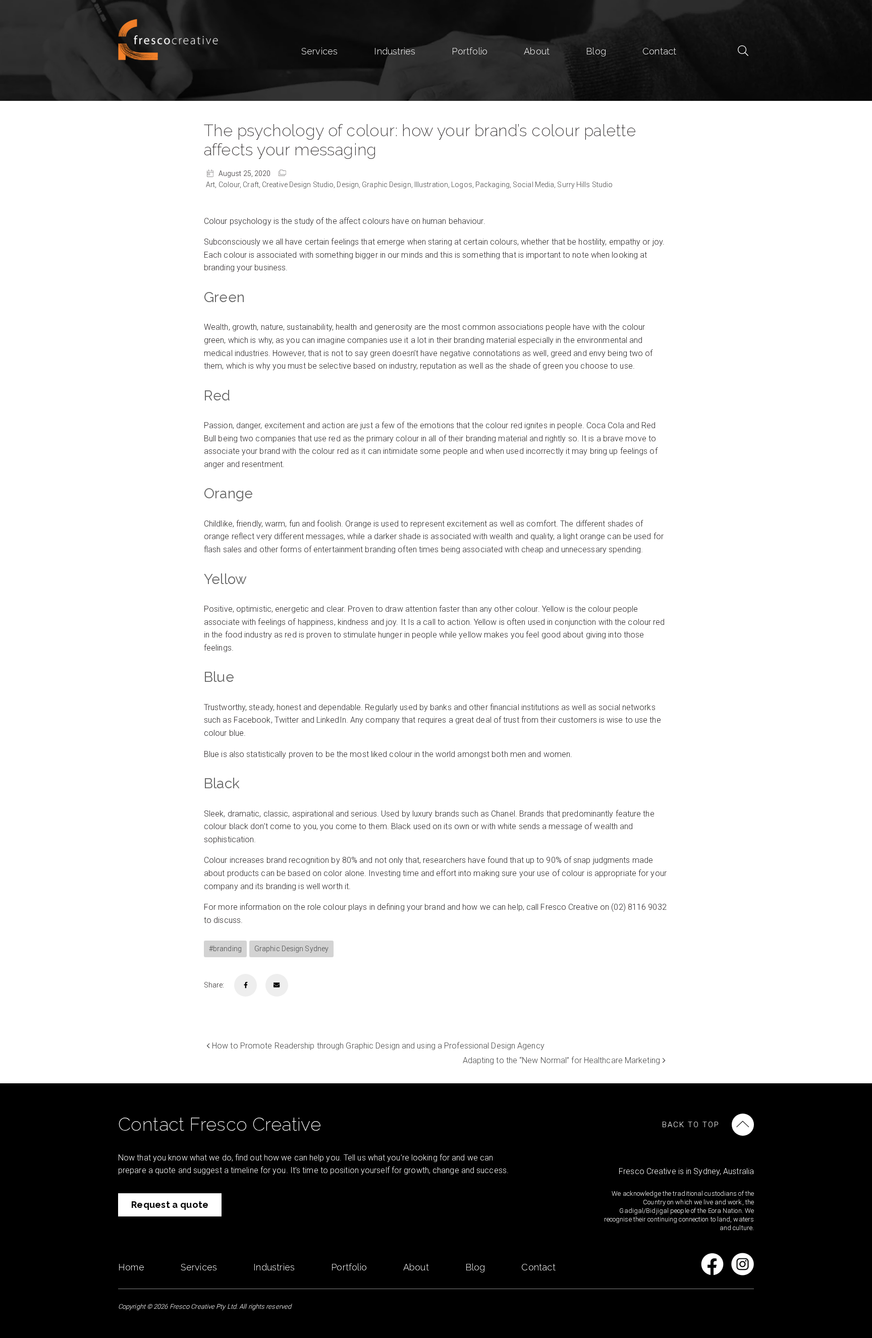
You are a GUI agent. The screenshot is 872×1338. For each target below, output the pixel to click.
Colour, (231, 185)
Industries (394, 51)
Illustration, (432, 185)
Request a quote (170, 1204)
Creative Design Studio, (299, 185)
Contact (659, 51)
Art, (212, 185)
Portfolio (469, 51)
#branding (225, 949)
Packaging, (494, 185)
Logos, (463, 185)
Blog (596, 51)
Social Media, (535, 185)
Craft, (252, 185)
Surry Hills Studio (585, 185)
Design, (349, 185)
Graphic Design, (388, 185)
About (537, 51)
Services (319, 51)
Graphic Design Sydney (291, 949)
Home (131, 1267)
